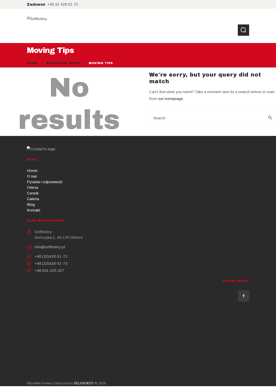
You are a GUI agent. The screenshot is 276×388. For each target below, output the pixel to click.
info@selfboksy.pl (50, 247)
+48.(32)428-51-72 (51, 256)
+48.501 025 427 (49, 270)
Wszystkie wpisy (63, 63)
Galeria (33, 199)
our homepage (170, 99)
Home (32, 63)
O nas (32, 176)
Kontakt (33, 210)
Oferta (32, 187)
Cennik (33, 193)
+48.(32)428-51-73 (51, 263)
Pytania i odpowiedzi (44, 182)
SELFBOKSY (84, 383)
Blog (31, 204)
